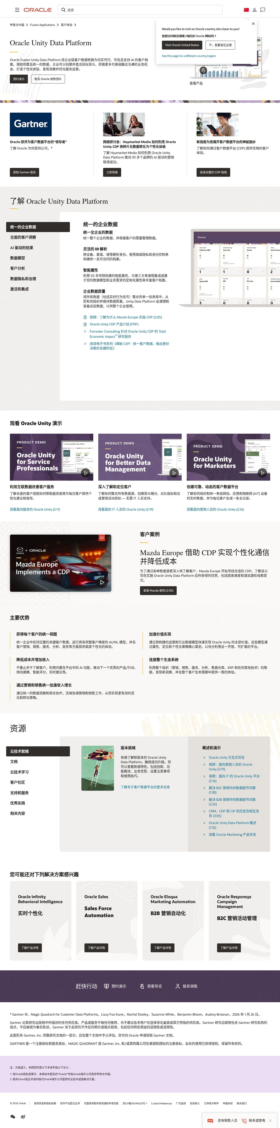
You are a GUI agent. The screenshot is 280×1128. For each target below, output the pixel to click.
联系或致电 (257, 1120)
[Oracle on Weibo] (23, 1117)
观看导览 (154, 986)
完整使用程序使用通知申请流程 (101, 1103)
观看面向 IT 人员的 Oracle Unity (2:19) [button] (125, 509)
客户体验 (66, 25)
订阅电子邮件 (211, 1103)
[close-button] (270, 1120)
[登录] (254, 9)
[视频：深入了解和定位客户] (140, 457)
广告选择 (181, 1103)
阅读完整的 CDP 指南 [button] (213, 172)
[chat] (210, 1120)
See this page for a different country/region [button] (189, 56)
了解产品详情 (30, 948)
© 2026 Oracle (18, 1103)
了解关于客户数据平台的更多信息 (145, 787)
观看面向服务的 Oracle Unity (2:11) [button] (35, 509)
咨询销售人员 (227, 1120)
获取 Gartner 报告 (24, 172)
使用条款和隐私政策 (45, 1103)
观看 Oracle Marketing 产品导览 (232, 834)
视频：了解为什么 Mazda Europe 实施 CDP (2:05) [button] (126, 317)
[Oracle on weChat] (13, 1117)
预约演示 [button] (19, 79)
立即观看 (112, 172)
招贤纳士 (195, 1103)
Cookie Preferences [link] (161, 1103)
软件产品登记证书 (70, 1103)
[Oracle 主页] (37, 10)
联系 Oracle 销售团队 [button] (48, 79)
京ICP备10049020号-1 (135, 1103)
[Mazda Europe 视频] (60, 563)
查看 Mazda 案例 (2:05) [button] (158, 590)
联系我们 (242, 1103)
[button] (17, 9)
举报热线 (228, 1103)
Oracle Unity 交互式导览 (227, 757)
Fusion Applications (42, 25)
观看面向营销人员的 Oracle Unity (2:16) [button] (215, 509)
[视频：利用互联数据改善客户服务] (51, 457)
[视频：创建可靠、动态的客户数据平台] (228, 457)
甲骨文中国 (17, 25)
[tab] (38, 227)
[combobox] (140, 10)
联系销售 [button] (190, 986)
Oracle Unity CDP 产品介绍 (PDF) (114, 324)
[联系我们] (262, 9)
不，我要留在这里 (220, 45)
